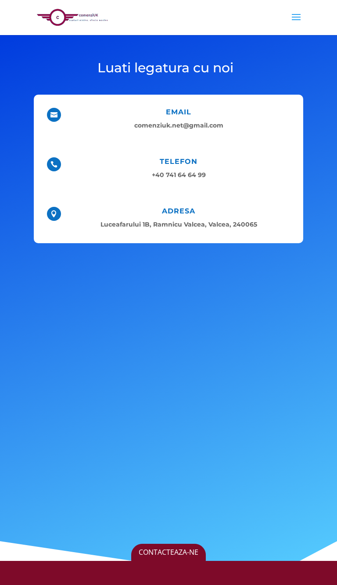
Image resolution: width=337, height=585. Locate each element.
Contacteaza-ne (168, 552)
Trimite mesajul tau (236, 492)
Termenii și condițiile (184, 532)
